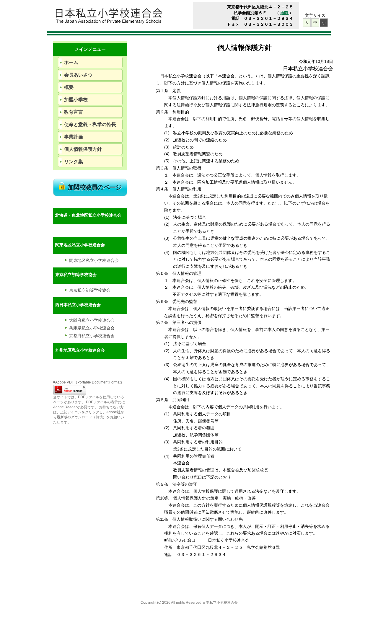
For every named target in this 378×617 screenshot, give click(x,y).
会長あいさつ (78, 74)
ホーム (71, 62)
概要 (69, 87)
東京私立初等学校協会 (89, 290)
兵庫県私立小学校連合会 (92, 328)
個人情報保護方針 (83, 149)
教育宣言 (73, 112)
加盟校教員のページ (95, 187)
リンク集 (73, 161)
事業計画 (73, 136)
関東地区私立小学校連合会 (94, 260)
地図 (284, 13)
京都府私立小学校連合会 (92, 335)
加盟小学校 (76, 99)
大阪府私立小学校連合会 (92, 320)
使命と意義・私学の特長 (90, 124)
